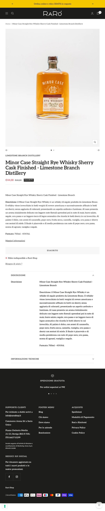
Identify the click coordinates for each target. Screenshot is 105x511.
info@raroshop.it (13, 415)
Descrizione (18, 275)
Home (7, 24)
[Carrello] (98, 13)
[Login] (92, 13)
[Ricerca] (12, 13)
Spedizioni (77, 412)
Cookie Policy (78, 433)
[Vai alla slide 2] (53, 150)
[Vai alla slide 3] (53, 393)
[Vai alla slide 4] (56, 393)
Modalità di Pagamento (83, 417)
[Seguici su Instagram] (17, 477)
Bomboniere (44, 433)
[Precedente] (6, 150)
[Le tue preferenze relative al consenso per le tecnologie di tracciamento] (4, 506)
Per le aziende (45, 427)
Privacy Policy (78, 427)
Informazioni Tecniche (25, 359)
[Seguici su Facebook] (9, 477)
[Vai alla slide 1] (51, 150)
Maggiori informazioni (15, 241)
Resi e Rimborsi (79, 422)
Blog (41, 412)
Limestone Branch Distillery (22, 155)
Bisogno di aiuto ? (13, 264)
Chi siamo (43, 417)
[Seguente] (98, 150)
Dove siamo (44, 422)
